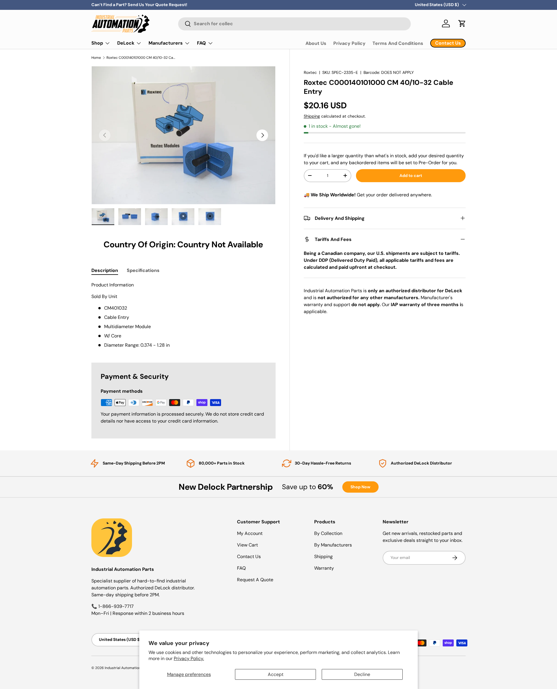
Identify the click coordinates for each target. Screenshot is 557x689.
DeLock (125, 43)
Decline (362, 674)
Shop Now (360, 486)
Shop (97, 43)
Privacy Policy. (189, 658)
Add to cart (410, 175)
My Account (250, 533)
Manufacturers (166, 43)
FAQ (201, 43)
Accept (275, 674)
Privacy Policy (349, 43)
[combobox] (294, 23)
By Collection (328, 533)
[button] (462, 23)
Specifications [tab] (143, 270)
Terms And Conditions (397, 43)
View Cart (247, 545)
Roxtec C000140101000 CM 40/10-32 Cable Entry (141, 57)
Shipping (312, 115)
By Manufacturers (333, 545)
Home (96, 57)
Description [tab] (104, 270)
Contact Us (249, 556)
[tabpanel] (183, 315)
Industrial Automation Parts (127, 668)
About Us (315, 43)
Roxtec (310, 72)
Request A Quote (255, 580)
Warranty (324, 568)
